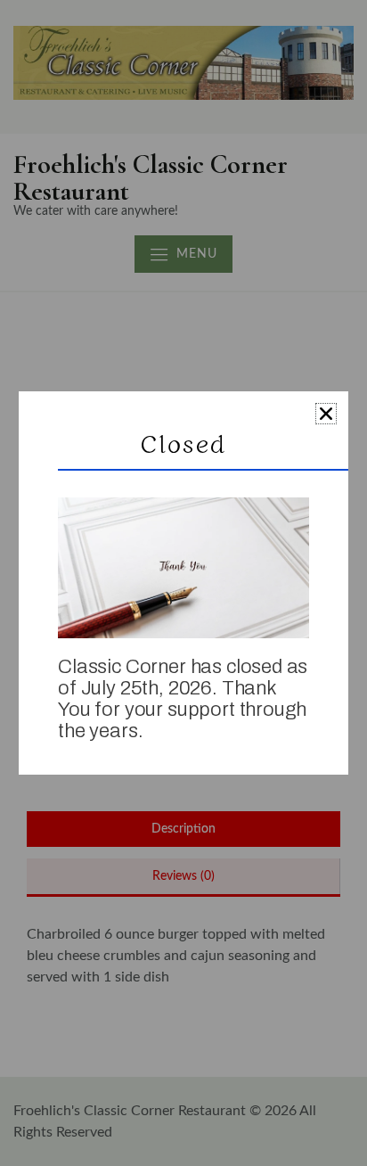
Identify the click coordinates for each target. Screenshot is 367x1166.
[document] (183, 583)
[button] (326, 414)
